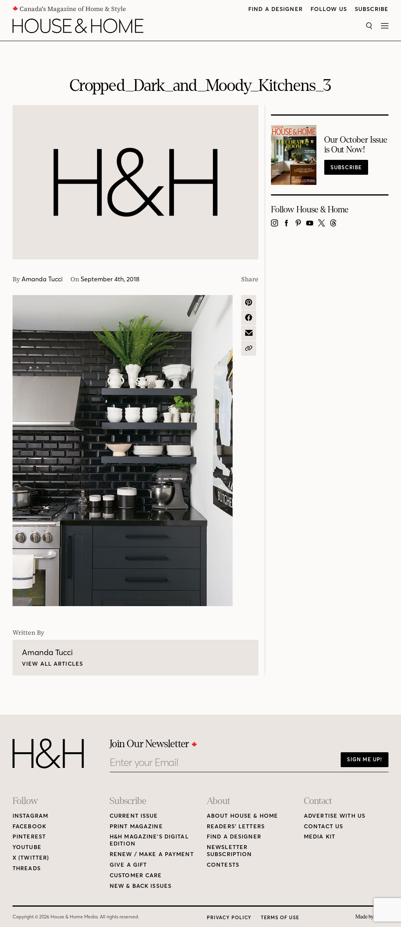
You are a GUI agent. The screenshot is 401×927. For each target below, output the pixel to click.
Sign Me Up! (364, 759)
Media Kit (319, 836)
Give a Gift (128, 865)
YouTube (27, 847)
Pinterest (29, 836)
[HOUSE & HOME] (78, 25)
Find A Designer (275, 9)
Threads (27, 868)
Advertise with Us (334, 816)
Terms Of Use (280, 917)
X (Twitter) (31, 858)
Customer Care (136, 875)
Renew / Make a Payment (152, 854)
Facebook (29, 826)
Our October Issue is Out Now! (355, 145)
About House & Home (242, 816)
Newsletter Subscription (229, 851)
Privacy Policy (229, 917)
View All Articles (52, 664)
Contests (223, 865)
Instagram (30, 816)
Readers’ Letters (236, 826)
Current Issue (134, 816)
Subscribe (371, 9)
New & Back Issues (141, 886)
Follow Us (329, 9)
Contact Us (323, 826)
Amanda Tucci (42, 279)
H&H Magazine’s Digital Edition (149, 840)
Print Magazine (136, 826)
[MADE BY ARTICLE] (371, 917)
